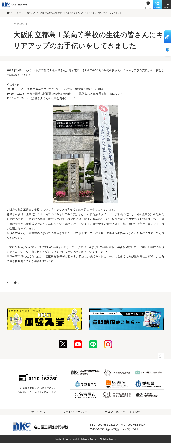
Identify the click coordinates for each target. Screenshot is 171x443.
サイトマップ (38, 411)
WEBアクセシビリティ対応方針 (122, 411)
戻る (17, 283)
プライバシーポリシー (75, 411)
